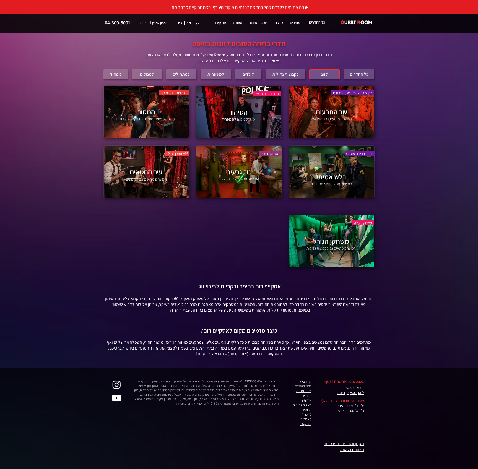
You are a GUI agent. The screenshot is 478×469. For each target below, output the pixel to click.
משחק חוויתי (272, 153)
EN (188, 22)
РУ (180, 22)
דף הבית (305, 381)
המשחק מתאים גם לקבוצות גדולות (331, 248)
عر (197, 22)
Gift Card (216, 403)
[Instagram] (116, 384)
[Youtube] (116, 398)
